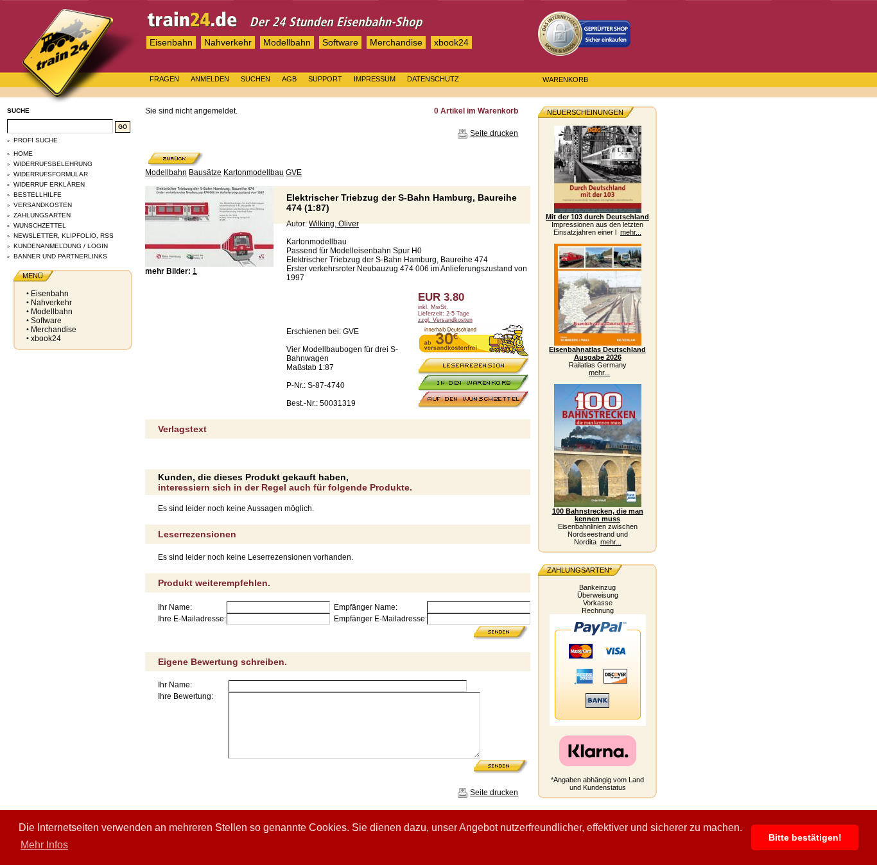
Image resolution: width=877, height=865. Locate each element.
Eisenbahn (171, 42)
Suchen (255, 79)
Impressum (374, 79)
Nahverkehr (228, 42)
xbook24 (451, 42)
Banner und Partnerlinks (60, 256)
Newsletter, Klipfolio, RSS (63, 235)
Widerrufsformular (50, 174)
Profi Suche (35, 140)
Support (325, 79)
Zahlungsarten (42, 215)
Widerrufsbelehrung (52, 163)
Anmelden (210, 79)
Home (23, 153)
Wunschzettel (39, 225)
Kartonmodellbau (253, 172)
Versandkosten (42, 204)
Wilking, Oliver (334, 223)
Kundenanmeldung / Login (60, 245)
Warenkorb (565, 79)
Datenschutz (433, 79)
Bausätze (205, 172)
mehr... (630, 232)
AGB (289, 79)
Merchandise (396, 42)
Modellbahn (287, 42)
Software (340, 42)
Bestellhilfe (37, 194)
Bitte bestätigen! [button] (805, 837)
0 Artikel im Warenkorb (476, 110)
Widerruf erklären (49, 184)
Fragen (164, 79)
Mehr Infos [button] (44, 844)
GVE (294, 172)
